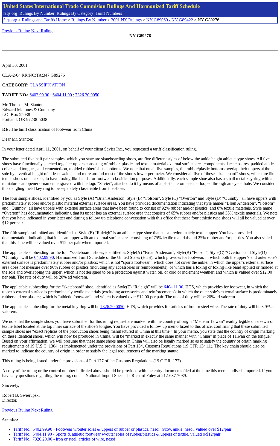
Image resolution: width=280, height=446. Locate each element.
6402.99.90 (39, 94)
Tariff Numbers (108, 13)
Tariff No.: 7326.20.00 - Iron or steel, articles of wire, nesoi (64, 439)
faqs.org (10, 13)
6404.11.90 (62, 94)
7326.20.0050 (87, 94)
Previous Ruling (16, 30)
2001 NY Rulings (126, 20)
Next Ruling (41, 30)
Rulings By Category (75, 13)
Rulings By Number (36, 13)
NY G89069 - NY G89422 (169, 20)
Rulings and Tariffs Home (44, 20)
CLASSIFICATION (47, 85)
